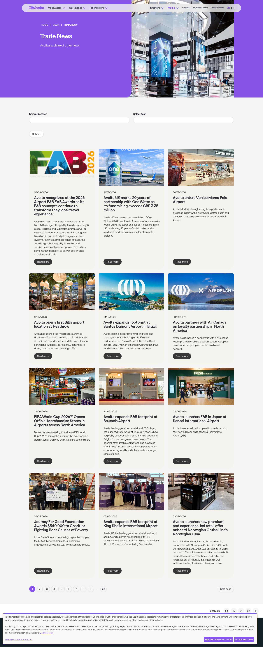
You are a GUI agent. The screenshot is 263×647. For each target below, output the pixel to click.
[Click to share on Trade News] (256, 611)
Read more (44, 262)
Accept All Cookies (244, 639)
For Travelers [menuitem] (97, 7)
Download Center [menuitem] (200, 7)
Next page (225, 588)
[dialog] (130, 629)
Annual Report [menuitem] (217, 7)
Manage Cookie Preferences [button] (18, 639)
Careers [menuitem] (185, 7)
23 (103, 588)
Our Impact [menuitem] (75, 7)
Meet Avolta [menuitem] (54, 7)
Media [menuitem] (171, 7)
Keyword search (38, 113)
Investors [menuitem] (155, 7)
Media (56, 24)
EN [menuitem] (228, 7)
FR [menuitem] (232, 7)
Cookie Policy (46, 632)
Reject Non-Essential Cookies (218, 639)
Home (44, 24)
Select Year (139, 113)
